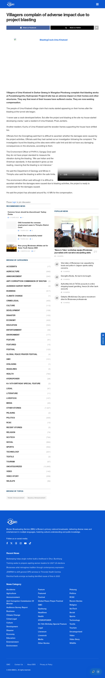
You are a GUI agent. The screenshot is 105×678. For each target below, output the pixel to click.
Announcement (14, 276)
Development (13, 310)
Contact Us (19, 664)
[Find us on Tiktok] (30, 543)
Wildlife (10, 481)
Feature (10, 339)
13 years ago (14, 217)
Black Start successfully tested (30, 235)
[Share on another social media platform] (96, 28)
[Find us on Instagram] (21, 543)
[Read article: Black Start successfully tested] (11, 238)
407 (34, 251)
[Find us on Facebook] (7, 543)
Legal (9, 388)
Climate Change (14, 295)
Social (9, 442)
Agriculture (12, 271)
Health (10, 373)
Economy (11, 320)
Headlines (11, 369)
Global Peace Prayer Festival (21, 354)
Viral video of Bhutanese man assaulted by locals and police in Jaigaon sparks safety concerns (77, 265)
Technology (12, 451)
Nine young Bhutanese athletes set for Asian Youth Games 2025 (33, 246)
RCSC (8, 422)
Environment (13, 334)
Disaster (10, 315)
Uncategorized (14, 466)
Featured (11, 344)
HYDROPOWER (12, 378)
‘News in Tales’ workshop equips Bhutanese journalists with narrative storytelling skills (73, 251)
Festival (10, 349)
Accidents (11, 266)
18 (32, 239)
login (14, 202)
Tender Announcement (16, 498)
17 (22, 217)
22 (32, 230)
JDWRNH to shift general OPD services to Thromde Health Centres (33, 572)
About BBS (31, 664)
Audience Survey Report (18, 286)
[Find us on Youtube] (25, 543)
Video (9, 471)
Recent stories (14, 427)
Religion (10, 432)
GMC (8, 359)
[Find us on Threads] (16, 543)
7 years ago (23, 230)
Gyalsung (11, 364)
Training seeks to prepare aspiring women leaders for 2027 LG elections (35, 563)
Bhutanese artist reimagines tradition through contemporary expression (35, 567)
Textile (10, 456)
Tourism (10, 461)
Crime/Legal (12, 300)
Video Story (12, 476)
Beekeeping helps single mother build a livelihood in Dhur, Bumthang (34, 558)
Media (9, 403)
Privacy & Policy (46, 664)
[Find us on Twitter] (11, 543)
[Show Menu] (97, 4)
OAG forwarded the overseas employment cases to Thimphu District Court (33, 224)
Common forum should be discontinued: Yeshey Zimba (27, 213)
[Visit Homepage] (10, 4)
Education (11, 325)
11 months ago (24, 251)
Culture (10, 305)
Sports (10, 447)
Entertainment (14, 330)
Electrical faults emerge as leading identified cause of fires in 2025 (33, 576)
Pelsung (10, 412)
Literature (12, 393)
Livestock (11, 398)
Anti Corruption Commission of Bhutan (26, 281)
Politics (10, 417)
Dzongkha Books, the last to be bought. (76, 276)
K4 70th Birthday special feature (23, 383)
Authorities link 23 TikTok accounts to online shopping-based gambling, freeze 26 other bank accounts (79, 286)
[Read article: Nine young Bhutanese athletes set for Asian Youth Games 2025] (11, 248)
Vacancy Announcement (36, 498)
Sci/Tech (10, 437)
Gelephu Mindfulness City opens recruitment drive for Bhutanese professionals (78, 297)
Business (10, 291)
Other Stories (13, 408)
